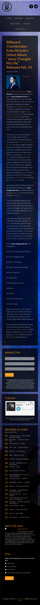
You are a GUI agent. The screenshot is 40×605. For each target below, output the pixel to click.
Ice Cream (10, 569)
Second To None (14, 436)
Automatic (12, 439)
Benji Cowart (15, 195)
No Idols (12, 463)
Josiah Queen (21, 451)
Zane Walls (19, 513)
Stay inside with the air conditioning (18, 572)
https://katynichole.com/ (16, 329)
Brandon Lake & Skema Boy (18, 463)
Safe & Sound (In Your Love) (18, 474)
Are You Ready (14, 505)
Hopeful (27, 482)
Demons (12, 451)
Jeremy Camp (24, 517)
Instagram (24, 332)
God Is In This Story (13, 117)
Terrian (22, 470)
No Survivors (13, 517)
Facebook (12, 337)
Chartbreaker (19, 91)
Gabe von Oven (19, 455)
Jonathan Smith (16, 193)
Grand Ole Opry (14, 180)
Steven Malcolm (14, 476)
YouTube (16, 334)
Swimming (10, 563)
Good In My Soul (14, 478)
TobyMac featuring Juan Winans (19, 502)
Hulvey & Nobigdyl (22, 459)
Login (20, 600)
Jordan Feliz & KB (21, 509)
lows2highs (13, 490)
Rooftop (12, 459)
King (10, 455)
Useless (12, 486)
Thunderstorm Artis (22, 486)
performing (25, 172)
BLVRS (22, 443)
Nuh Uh (11, 513)
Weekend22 (11, 7)
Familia (11, 509)
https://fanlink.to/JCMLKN (21, 107)
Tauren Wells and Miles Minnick (19, 436)
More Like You (14, 443)
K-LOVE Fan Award (20, 177)
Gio (18, 467)
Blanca (22, 505)
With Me (12, 467)
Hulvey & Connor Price (19, 440)
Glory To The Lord (15, 494)
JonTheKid (18, 499)
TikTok (27, 329)
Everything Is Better (16, 482)
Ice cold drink (11, 566)
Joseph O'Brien (23, 447)
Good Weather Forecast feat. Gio (18, 490)
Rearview (12, 502)
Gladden (24, 478)
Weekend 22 (19, 599)
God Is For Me (14, 470)
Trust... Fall (12, 447)
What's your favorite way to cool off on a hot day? (19, 559)
